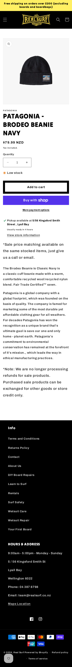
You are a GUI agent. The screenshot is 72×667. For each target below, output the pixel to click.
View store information (23, 235)
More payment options (36, 210)
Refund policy (60, 652)
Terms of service (37, 658)
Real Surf (18, 652)
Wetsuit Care (17, 511)
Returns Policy (18, 447)
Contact (13, 456)
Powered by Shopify (36, 652)
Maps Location (19, 603)
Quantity (8, 154)
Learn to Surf (17, 484)
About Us (14, 465)
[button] (5, 19)
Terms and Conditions (24, 438)
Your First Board (20, 529)
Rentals (13, 493)
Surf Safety (16, 502)
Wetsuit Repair (18, 520)
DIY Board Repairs (21, 475)
